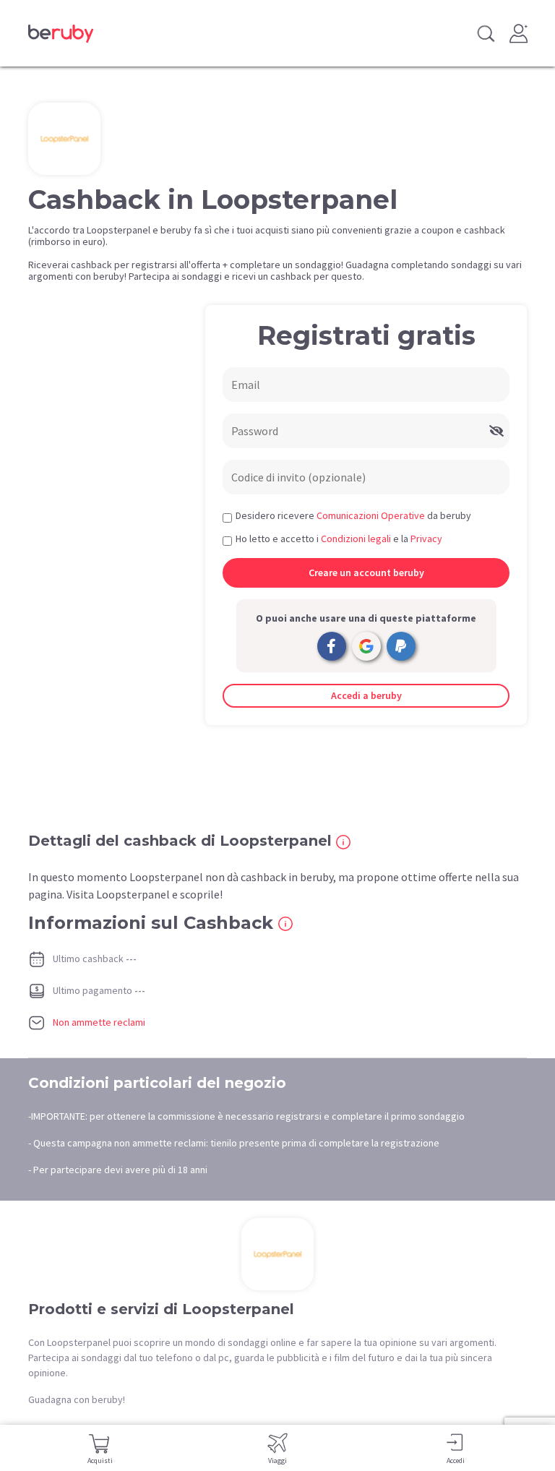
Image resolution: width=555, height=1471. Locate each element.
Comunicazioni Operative (371, 515)
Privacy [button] (426, 538)
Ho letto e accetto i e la (339, 538)
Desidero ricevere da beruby (353, 515)
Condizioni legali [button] (356, 538)
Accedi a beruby (366, 695)
